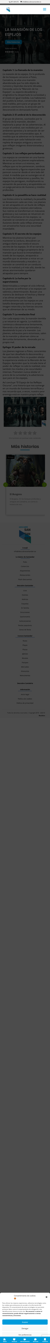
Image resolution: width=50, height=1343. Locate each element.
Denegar (25, 1328)
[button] (46, 1297)
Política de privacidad (27, 1340)
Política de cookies (13, 1340)
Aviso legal (38, 1340)
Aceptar (25, 1322)
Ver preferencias (25, 1335)
